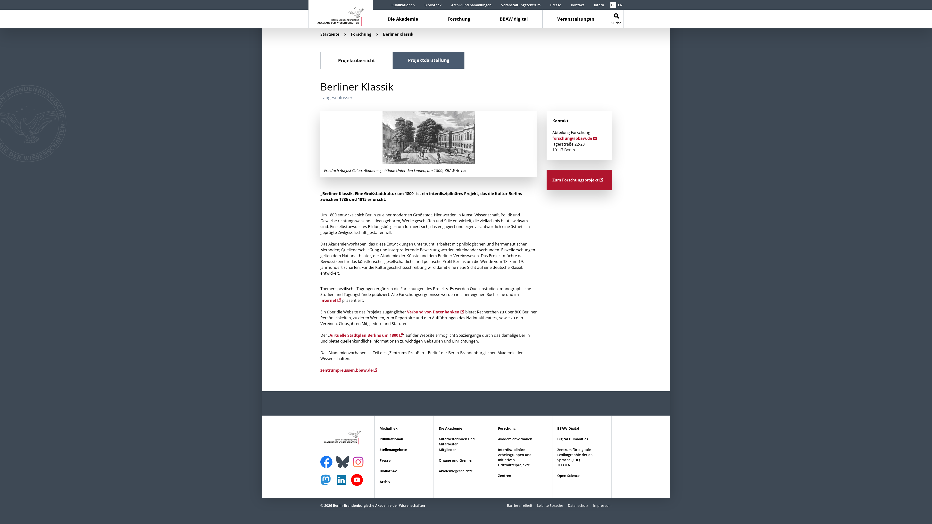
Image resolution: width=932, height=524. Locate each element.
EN (620, 5)
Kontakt (577, 5)
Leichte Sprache (550, 505)
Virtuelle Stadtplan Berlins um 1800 (364, 335)
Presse (555, 5)
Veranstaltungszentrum (521, 5)
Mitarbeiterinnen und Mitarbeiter (457, 441)
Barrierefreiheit (519, 505)
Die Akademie (403, 19)
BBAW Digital (568, 428)
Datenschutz (578, 505)
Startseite (329, 34)
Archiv (385, 481)
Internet (328, 300)
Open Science (568, 475)
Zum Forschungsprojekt (575, 180)
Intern (599, 5)
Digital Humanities (572, 439)
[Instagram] (359, 461)
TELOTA (563, 465)
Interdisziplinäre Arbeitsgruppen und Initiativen (515, 454)
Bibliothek (432, 5)
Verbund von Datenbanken (433, 312)
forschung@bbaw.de (572, 138)
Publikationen (403, 5)
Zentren (504, 475)
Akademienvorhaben (515, 439)
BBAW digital (514, 19)
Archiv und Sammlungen (471, 5)
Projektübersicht (356, 60)
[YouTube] (358, 482)
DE (613, 5)
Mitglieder (447, 449)
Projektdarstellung (428, 60)
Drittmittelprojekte (514, 465)
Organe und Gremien (456, 460)
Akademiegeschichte (456, 471)
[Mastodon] (327, 482)
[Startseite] (340, 14)
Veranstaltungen (575, 19)
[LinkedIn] (342, 482)
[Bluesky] (344, 459)
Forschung (459, 19)
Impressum (602, 505)
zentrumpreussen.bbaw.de (347, 370)
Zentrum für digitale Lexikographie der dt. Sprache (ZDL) (575, 454)
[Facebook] (327, 459)
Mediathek (389, 428)
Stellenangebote (393, 449)
